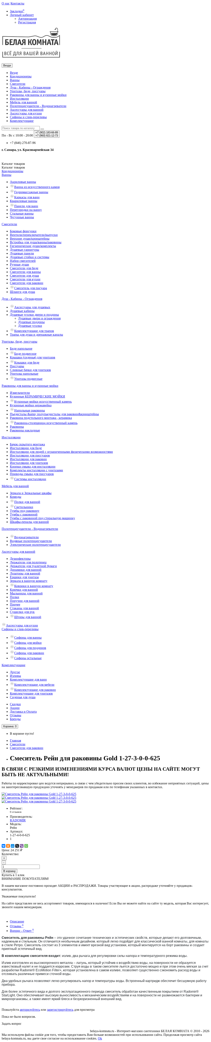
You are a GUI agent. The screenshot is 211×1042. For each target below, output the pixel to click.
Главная (15, 740)
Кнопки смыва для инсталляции (32, 466)
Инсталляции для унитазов (29, 463)
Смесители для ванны (25, 272)
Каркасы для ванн (27, 197)
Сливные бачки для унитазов (30, 370)
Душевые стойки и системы (29, 257)
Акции (15, 708)
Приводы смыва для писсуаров (32, 474)
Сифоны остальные (28, 658)
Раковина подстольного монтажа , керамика (41, 418)
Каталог (13, 167)
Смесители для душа (24, 275)
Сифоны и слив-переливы (28, 117)
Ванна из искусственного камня (37, 187)
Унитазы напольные (24, 373)
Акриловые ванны (23, 182)
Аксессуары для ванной (26, 109)
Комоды (15, 496)
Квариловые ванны (23, 201)
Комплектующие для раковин (35, 690)
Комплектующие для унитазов (31, 693)
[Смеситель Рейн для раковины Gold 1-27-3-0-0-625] (39, 794)
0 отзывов (15, 811)
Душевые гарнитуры (24, 249)
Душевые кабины (22, 311)
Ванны (15, 80)
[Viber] (21, 846)
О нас (6, 3)
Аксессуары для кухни (26, 113)
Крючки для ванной (24, 589)
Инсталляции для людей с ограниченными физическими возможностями (61, 451)
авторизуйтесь (30, 1009)
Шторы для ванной (27, 617)
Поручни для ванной (24, 601)
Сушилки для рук (22, 612)
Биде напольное (21, 348)
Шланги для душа (22, 292)
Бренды (15, 719)
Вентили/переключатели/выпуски (34, 235)
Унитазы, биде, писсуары (28, 91)
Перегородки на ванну (26, 210)
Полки (14, 597)
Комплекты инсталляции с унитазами (36, 470)
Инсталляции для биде (26, 448)
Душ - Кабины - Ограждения (30, 87)
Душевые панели (22, 253)
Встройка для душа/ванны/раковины (35, 242)
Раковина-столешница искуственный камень (45, 423)
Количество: (10, 854)
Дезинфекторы (20, 558)
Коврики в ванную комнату (33, 586)
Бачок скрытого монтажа (27, 444)
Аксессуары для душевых (32, 307)
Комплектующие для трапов (34, 331)
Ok (100, 1038)
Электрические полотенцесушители (35, 544)
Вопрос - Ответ (22, 930)
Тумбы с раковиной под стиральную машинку (42, 518)
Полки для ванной (27, 502)
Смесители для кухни (25, 279)
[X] (17, 846)
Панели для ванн (26, 206)
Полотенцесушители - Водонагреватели (38, 106)
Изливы (15, 676)
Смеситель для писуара (30, 288)
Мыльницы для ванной (26, 593)
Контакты (17, 3)
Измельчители (20, 392)
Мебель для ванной (23, 102)
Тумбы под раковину (24, 510)
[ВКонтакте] (3, 846)
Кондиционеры (21, 76)
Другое (15, 672)
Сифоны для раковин (29, 653)
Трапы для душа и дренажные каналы (36, 334)
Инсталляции (19, 98)
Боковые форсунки (23, 231)
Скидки (15, 704)
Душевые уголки (30, 325)
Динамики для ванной (25, 569)
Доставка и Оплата (23, 711)
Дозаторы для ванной (25, 573)
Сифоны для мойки (28, 642)
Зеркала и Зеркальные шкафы (31, 493)
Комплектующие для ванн (28, 679)
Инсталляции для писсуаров (30, 455)
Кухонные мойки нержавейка (31, 405)
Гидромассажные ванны (31, 192)
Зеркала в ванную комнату (28, 581)
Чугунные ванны (22, 217)
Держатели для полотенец (28, 562)
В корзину (9, 871)
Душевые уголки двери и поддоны (34, 314)
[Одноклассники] (8, 846)
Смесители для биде (24, 268)
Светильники (23, 507)
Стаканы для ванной (24, 608)
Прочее (15, 604)
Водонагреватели (26, 537)
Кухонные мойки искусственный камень (43, 401)
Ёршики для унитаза (24, 577)
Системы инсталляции (30, 479)
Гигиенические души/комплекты (33, 246)
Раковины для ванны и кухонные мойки (38, 95)
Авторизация (27, 18)
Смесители (17, 84)
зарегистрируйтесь (60, 1009)
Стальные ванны (22, 213)
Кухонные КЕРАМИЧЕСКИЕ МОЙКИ (37, 396)
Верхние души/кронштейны (29, 238)
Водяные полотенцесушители (31, 541)
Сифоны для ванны (28, 637)
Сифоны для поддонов (30, 648)
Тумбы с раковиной (24, 514)
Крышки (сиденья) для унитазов (32, 357)
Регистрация (27, 22)
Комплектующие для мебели (34, 684)
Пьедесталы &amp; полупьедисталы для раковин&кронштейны (54, 414)
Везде (14, 72)
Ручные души (19, 264)
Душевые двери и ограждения (39, 318)
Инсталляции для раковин (28, 459)
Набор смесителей (23, 261)
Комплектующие (22, 121)
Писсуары (17, 366)
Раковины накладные (25, 430)
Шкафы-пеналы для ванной (29, 522)
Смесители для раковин (26, 283)
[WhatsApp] (26, 846)
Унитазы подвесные (28, 378)
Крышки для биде (26, 362)
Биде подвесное (25, 353)
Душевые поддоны (31, 322)
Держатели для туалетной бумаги (33, 566)
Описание (17, 921)
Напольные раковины (29, 410)
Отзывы (15, 715)
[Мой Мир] (12, 846)
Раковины (17, 426)
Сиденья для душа (22, 697)
